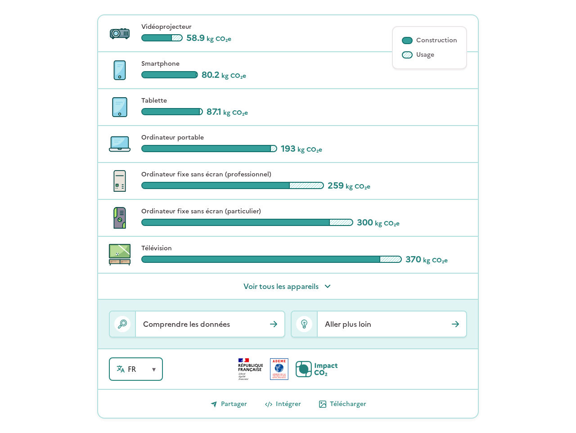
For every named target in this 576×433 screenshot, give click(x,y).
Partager (234, 404)
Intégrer (288, 404)
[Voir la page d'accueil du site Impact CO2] (317, 369)
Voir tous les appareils (281, 286)
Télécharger (348, 404)
